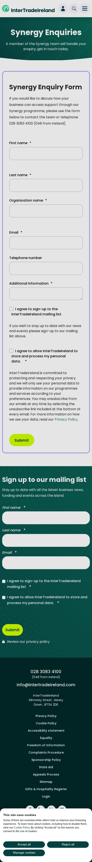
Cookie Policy (22, 827)
